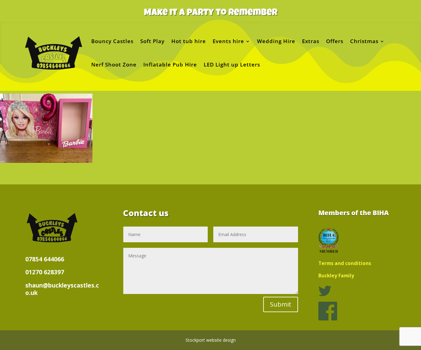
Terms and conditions (344, 263)
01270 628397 (44, 272)
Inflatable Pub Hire (170, 64)
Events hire (228, 41)
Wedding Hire (276, 41)
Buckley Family (336, 275)
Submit (280, 304)
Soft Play (152, 41)
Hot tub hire (188, 41)
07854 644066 (44, 259)
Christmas (364, 41)
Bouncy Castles (112, 41)
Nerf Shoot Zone (114, 64)
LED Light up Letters (232, 64)
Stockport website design (211, 340)
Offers (334, 41)
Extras (310, 41)
